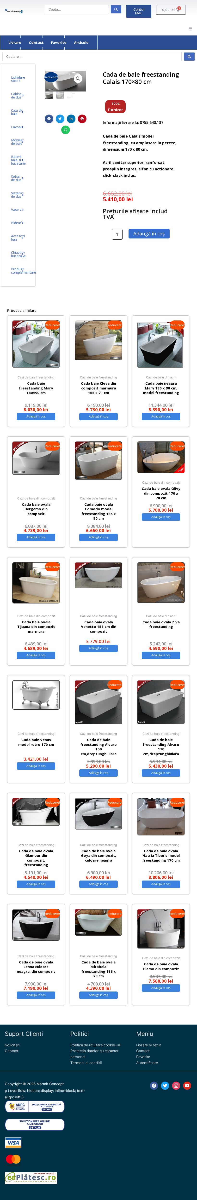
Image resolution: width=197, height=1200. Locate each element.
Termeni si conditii (86, 1063)
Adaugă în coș (149, 233)
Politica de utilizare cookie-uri (95, 1045)
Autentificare (147, 1063)
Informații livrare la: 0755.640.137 (133, 122)
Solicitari (12, 1045)
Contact (11, 1051)
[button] (190, 29)
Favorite (143, 1057)
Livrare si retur (148, 1045)
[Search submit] (116, 9)
